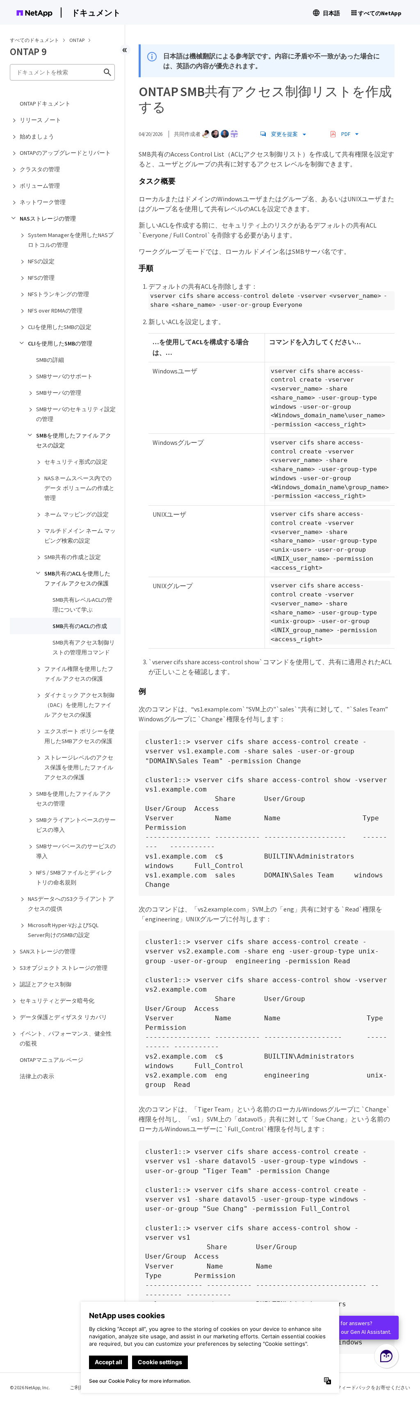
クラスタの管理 (40, 169)
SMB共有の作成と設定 (72, 557)
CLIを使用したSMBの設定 (59, 327)
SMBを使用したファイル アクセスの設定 (73, 440)
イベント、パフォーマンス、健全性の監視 (66, 1038)
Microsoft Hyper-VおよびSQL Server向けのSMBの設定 (63, 930)
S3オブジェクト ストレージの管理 (63, 968)
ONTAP (77, 40)
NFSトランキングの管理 (58, 294)
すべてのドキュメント (34, 40)
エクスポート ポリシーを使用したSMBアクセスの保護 (79, 736)
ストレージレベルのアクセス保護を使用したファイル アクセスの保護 (78, 767)
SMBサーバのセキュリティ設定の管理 (76, 414)
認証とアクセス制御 (45, 984)
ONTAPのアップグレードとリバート (65, 153)
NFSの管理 (41, 277)
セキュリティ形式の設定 (75, 461)
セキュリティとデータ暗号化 (57, 1000)
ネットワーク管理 (43, 202)
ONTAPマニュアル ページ (51, 1060)
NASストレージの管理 (48, 218)
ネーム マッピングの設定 (76, 514)
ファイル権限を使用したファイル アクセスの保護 (78, 673)
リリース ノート (40, 120)
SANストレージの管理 (47, 951)
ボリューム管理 (40, 185)
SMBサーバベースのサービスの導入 (76, 851)
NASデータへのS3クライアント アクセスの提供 (71, 903)
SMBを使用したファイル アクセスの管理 (73, 798)
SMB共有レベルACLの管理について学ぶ (82, 604)
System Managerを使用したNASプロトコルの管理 (71, 240)
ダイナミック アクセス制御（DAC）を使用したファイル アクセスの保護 (79, 704)
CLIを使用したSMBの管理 (60, 343)
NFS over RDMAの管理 (55, 310)
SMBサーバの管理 (58, 392)
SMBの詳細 (50, 360)
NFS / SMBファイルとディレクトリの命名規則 (74, 877)
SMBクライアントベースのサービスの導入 (76, 824)
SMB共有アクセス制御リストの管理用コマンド (83, 647)
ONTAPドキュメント (45, 103)
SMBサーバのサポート (64, 376)
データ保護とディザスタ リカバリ (63, 1017)
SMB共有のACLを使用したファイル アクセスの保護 (77, 578)
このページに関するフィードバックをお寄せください (351, 1387)
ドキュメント (96, 12)
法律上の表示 (37, 1076)
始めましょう (37, 136)
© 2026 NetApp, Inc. (30, 1387)
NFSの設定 (41, 261)
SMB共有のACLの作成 (79, 626)
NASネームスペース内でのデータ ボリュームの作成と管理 (79, 488)
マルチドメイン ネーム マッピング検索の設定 (80, 535)
